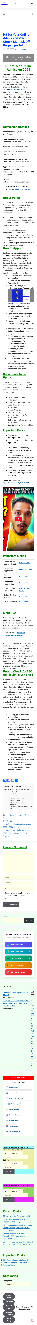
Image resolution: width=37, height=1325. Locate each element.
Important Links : (14, 802)
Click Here (23, 576)
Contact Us (9, 1307)
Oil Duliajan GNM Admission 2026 (16, 1216)
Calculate (8, 1171)
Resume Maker (9, 1265)
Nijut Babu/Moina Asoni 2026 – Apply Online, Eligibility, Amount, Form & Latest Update (18, 1227)
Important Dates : (15, 800)
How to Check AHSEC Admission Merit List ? (21, 807)
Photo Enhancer (13, 1131)
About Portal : (13, 794)
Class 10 (28, 815)
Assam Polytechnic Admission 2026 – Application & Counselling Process (16, 833)
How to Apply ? (14, 796)
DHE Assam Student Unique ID (15, 1260)
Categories (7, 1281)
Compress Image (13, 1093)
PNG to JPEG (12, 1120)
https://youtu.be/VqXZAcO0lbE (16, 483)
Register (22, 569)
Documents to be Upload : (17, 798)
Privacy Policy (9, 1296)
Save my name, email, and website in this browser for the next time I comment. (19, 895)
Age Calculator (12, 1126)
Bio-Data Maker (12, 1115)
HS (7, 821)
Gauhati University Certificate (15, 1263)
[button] (32, 3)
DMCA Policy (9, 1320)
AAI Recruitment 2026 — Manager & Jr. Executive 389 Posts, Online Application (18, 1236)
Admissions (19, 815)
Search (5, 917)
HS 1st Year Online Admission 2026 (18, 789)
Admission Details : (15, 792)
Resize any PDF (13, 1104)
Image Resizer (12, 1087)
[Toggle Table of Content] (30, 786)
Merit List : (13, 804)
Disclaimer (9, 1302)
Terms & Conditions (9, 1313)
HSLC (11, 821)
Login (30, 569)
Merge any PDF (12, 1109)
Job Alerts (10, 815)
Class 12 (6, 818)
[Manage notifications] (32, 1320)
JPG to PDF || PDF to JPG (16, 1098)
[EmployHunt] (4, 4)
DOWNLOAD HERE (21, 189)
